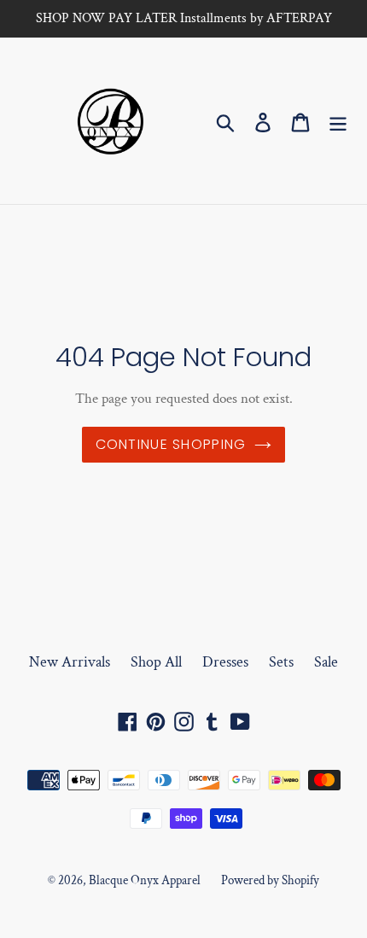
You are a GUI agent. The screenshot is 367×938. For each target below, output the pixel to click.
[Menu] (338, 121)
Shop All (156, 662)
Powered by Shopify (270, 880)
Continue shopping (171, 444)
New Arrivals (69, 662)
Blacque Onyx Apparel (145, 880)
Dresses (225, 662)
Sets (281, 662)
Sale (326, 662)
